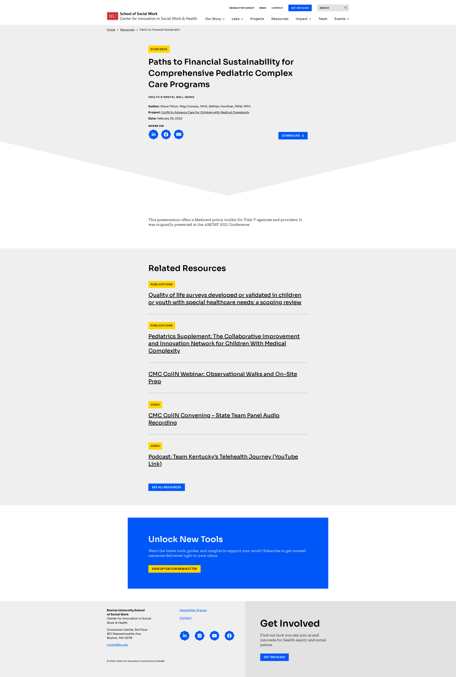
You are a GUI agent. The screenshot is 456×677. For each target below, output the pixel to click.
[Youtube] (214, 636)
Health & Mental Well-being (171, 97)
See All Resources (166, 487)
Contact (277, 8)
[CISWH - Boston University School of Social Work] (152, 16)
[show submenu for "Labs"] (242, 19)
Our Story (213, 19)
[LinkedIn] (153, 134)
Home (111, 29)
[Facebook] (166, 134)
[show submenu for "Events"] (348, 19)
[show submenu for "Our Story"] (223, 19)
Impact (302, 19)
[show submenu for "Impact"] (310, 19)
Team (322, 19)
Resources (280, 19)
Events (340, 19)
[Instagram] (199, 636)
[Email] (179, 134)
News (262, 8)
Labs (236, 19)
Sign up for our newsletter (174, 569)
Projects (257, 19)
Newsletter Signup (241, 8)
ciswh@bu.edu (117, 645)
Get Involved (300, 8)
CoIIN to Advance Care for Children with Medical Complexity (205, 112)
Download (291, 135)
